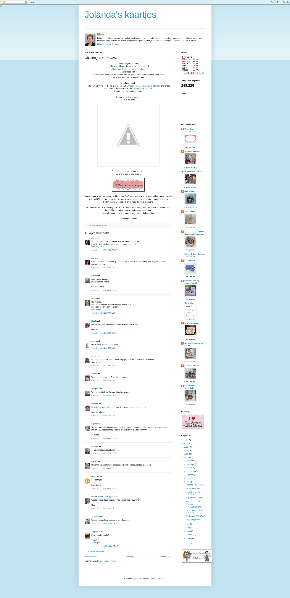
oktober (189, 468)
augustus (190, 475)
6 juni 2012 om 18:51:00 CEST (104, 416)
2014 (186, 451)
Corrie (94, 276)
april (188, 528)
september (190, 471)
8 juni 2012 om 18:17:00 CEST (104, 453)
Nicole (94, 321)
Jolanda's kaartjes (120, 15)
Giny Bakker (189, 191)
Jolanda (103, 34)
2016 (186, 443)
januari (189, 538)
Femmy (94, 446)
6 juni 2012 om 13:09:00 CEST (104, 313)
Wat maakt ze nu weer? (194, 172)
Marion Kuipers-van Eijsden (103, 497)
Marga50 (95, 389)
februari (189, 535)
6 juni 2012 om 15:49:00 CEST (104, 365)
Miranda (94, 404)
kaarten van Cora (191, 366)
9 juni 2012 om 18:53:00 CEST (104, 488)
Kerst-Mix (188, 303)
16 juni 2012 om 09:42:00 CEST (104, 523)
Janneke (95, 517)
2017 (186, 440)
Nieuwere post (91, 557)
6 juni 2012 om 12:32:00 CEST (104, 268)
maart (188, 531)
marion (94, 374)
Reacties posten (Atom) (106, 561)
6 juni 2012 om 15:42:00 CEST (104, 348)
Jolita (93, 238)
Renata (94, 461)
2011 (186, 543)
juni (188, 482)
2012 (186, 457)
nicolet (94, 356)
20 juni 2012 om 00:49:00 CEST (104, 546)
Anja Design (189, 212)
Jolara (94, 341)
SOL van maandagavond (193, 506)
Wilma (94, 298)
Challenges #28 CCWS (195, 516)
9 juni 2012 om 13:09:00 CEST (104, 468)
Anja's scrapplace (192, 323)
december (190, 461)
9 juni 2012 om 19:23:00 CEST (104, 509)
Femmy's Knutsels (192, 151)
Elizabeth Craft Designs (194, 254)
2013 (186, 454)
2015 (186, 447)
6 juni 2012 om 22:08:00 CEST (104, 438)
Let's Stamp (189, 261)
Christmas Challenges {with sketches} (128, 69)
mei (188, 524)
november (190, 464)
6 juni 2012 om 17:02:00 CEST (104, 396)
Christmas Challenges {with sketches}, (143, 86)
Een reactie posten (96, 551)
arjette (94, 424)
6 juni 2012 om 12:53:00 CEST (104, 290)
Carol (93, 258)
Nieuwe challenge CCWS (193, 493)
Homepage (129, 557)
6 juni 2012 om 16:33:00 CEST (104, 381)
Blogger (162, 578)
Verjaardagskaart (193, 488)
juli (187, 478)
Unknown (95, 476)
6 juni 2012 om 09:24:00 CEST (104, 250)
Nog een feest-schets (194, 498)
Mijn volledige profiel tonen (108, 44)
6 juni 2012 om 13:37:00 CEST (104, 333)
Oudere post (166, 557)
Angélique (95, 532)
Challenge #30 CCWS (195, 485)
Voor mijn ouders (193, 501)
